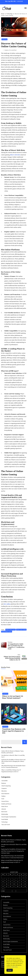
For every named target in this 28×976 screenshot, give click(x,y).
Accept (9, 970)
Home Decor (4, 806)
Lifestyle (3, 809)
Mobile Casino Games (10, 629)
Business (3, 783)
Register (3, 963)
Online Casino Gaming (21, 629)
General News (5, 801)
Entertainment (5, 793)
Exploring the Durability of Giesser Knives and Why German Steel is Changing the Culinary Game (13, 761)
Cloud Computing (6, 786)
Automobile (4, 780)
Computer (4, 788)
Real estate (4, 811)
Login (2, 961)
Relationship (4, 814)
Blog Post (4, 965)
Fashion (3, 796)
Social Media (4, 819)
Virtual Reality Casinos (6, 631)
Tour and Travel (5, 824)
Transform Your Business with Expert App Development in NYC (13, 731)
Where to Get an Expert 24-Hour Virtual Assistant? (12, 697)
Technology (4, 39)
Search (24, 742)
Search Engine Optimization (8, 817)
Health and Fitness (6, 804)
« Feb (3, 891)
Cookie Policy (14, 967)
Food (2, 798)
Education (4, 791)
